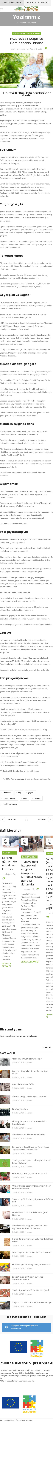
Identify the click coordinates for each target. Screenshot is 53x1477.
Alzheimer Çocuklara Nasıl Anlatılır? (28, 1134)
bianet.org (19, 779)
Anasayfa (21, 23)
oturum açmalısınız (28, 1036)
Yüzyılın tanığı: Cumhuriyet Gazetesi (29, 1096)
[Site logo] (26, 8)
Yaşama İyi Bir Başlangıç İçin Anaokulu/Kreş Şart (32, 1200)
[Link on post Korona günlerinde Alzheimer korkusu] (9, 842)
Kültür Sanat (30, 23)
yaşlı (25, 798)
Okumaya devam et (30, 962)
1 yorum (28, 1063)
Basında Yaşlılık (29, 857)
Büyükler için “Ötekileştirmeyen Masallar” (31, 1264)
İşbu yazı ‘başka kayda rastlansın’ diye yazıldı (30, 1072)
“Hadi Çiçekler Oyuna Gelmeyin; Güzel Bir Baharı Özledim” (31, 1161)
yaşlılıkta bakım (10, 804)
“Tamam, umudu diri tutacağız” (27, 1058)
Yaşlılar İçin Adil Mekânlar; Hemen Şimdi (30, 1290)
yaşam (31, 793)
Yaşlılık (37, 798)
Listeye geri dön (26, 819)
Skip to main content (37, 3)
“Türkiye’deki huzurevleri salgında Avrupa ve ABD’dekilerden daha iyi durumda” (31, 873)
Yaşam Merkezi (10, 798)
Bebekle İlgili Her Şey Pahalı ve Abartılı (29, 1173)
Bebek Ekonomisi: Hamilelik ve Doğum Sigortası (30, 1213)
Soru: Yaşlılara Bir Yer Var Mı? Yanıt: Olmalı (31, 1252)
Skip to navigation (12, 3)
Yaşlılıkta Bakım (33, 33)
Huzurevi (7, 793)
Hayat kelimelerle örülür (23, 1084)
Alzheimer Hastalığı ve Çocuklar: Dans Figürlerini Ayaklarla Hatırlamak (30, 1227)
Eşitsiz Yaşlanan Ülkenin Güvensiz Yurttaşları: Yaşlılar (27, 1278)
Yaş (19, 793)
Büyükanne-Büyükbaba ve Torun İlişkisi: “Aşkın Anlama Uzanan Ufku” (30, 1148)
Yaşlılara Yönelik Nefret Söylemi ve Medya (32, 1302)
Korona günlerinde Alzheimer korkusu (9, 863)
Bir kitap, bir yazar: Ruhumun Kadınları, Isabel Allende (30, 1122)
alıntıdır (8, 874)
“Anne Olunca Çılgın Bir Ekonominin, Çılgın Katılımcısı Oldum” (31, 1187)
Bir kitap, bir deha (20, 1109)
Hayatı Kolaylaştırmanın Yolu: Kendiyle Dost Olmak (32, 1240)
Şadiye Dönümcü (18, 49)
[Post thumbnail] (5, 1062)
